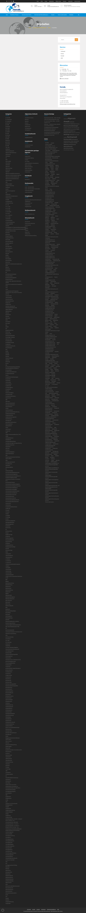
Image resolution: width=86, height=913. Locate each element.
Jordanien (52, 324)
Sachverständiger (9, 699)
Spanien (52, 305)
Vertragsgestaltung (9, 839)
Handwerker (8, 446)
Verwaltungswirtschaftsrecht (11, 858)
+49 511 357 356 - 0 (38, 6)
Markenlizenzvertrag (10, 583)
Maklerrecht (47, 429)
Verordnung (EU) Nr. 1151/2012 (12, 823)
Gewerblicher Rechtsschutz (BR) (51, 361)
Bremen (46, 457)
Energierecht (8, 344)
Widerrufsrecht (9, 882)
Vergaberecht (8, 808)
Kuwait (55, 326)
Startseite (29, 909)
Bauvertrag (8, 250)
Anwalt (7, 189)
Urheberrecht (8, 796)
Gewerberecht (8, 420)
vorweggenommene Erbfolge (11, 865)
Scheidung (8, 703)
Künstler (7, 548)
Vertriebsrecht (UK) (49, 268)
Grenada (53, 376)
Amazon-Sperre (9, 180)
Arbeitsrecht (8, 194)
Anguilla (55, 367)
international (74, 129)
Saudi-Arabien (48, 329)
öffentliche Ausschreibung (11, 633)
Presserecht (8, 666)
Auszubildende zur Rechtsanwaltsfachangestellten (16, 229)
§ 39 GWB (8, 130)
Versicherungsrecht (9, 832)
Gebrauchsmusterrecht (10, 403)
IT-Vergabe (8, 515)
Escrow (7, 363)
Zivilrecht (7, 899)
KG (6, 529)
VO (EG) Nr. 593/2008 (10, 859)
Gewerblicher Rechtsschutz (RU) (51, 296)
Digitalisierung (8, 311)
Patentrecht (55, 434)
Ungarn (55, 315)
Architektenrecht (9, 201)
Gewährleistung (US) (49, 348)
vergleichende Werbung (10, 810)
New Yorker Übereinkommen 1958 (12, 626)
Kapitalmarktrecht (49, 424)
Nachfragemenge (9, 617)
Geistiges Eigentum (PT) (50, 257)
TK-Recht (7, 767)
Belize (52, 370)
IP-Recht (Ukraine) (49, 315)
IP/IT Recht (27, 161)
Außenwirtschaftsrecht (49, 403)
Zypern (46, 318)
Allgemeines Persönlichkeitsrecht (12, 178)
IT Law (26, 226)
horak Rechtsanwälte (29, 190)
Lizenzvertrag (8, 571)
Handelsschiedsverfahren (11, 441)
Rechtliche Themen (14, 14)
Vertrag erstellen (9, 833)
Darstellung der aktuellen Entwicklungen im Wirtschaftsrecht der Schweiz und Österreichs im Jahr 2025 (52, 134)
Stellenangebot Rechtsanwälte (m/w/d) (51, 483)
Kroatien (47, 278)
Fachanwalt (8, 380)
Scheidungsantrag (9, 704)
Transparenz (8, 772)
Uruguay (52, 366)
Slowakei (47, 303)
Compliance (54, 406)
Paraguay (53, 364)
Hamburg (53, 458)
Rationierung (8, 678)
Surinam (47, 366)
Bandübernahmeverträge (11, 230)
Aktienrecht (8, 170)
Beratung (7, 257)
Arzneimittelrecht (9, 220)
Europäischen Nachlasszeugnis (12, 377)
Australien (47, 353)
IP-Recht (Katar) (48, 326)
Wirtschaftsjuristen (9, 889)
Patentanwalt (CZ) (49, 314)
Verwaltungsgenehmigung (11, 853)
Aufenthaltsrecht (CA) (49, 341)
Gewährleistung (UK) (49, 263)
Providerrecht (8, 677)
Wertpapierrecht (9, 872)
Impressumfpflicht (9, 467)
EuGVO (7, 375)
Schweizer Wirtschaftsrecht (11, 732)
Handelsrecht (8, 439)
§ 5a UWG (8, 136)
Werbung (7, 868)
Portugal (47, 293)
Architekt (7, 199)
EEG (6, 325)
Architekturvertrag (9, 203)
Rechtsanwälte (9, 682)
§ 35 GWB (8, 128)
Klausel (7, 532)
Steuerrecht (8, 748)
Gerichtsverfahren (9, 410)
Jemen (46, 324)
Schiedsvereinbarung (10, 724)
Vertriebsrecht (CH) (49, 302)
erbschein (7, 359)
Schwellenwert (8, 734)
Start (7, 14)
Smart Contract (9, 741)
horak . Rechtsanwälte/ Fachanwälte (32, 188)
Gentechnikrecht (9, 406)
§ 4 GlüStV (8, 131)
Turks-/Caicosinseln (49, 390)
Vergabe (7, 806)
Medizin (7, 593)
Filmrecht (7, 390)
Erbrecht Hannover (9, 358)
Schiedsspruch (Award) (10, 722)
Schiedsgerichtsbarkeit (10, 713)
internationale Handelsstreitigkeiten (13, 484)
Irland (56, 268)
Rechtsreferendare (9, 690)
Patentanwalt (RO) (49, 294)
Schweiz (46, 299)
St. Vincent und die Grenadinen (51, 387)
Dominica (53, 373)
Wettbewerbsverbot (9, 879)
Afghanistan (55, 320)
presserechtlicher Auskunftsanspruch (13, 668)
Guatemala (47, 378)
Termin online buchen (62, 14)
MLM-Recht (47, 431)
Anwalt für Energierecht (10, 190)
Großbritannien (48, 260)
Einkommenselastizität (10, 335)
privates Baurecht (9, 670)
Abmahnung (8, 154)
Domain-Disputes (48, 411)
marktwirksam (77, 132)
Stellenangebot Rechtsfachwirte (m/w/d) (51, 494)
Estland (53, 248)
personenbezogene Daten (11, 661)
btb (6, 272)
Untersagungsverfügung (10, 791)
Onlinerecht (8, 644)
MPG (7, 607)
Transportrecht (48, 443)
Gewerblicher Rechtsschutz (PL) (51, 292)
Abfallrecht (8, 149)
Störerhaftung (8, 751)
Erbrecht (7, 356)
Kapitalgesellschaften (10, 522)
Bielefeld (57, 455)
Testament (8, 763)
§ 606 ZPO (8, 140)
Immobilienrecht (9, 463)
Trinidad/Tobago (48, 388)
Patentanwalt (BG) (54, 245)
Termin (72, 141)
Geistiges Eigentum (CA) (50, 342)
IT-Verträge (8, 517)
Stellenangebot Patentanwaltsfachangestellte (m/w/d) (51, 477)
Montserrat (47, 381)
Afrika (42, 1)
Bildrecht (7, 267)
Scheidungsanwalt (9, 706)
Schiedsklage (8, 717)
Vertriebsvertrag (9, 851)
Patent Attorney (28, 168)
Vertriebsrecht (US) (49, 351)
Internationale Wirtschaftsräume (41, 14)
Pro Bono (47, 437)
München (57, 460)
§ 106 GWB (8, 117)
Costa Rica (47, 373)
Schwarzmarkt (8, 729)
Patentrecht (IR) (48, 269)
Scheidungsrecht (9, 708)
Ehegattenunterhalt (9, 330)
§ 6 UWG (7, 138)
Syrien (46, 333)
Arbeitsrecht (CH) (53, 299)
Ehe (6, 328)
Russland (56, 294)
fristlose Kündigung (9, 392)
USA (58, 344)
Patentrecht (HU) (48, 317)
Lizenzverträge (9, 572)
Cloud (7, 289)
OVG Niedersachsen (10, 650)
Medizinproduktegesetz (10, 597)
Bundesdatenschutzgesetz (11, 274)
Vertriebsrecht (55, 451)
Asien (38, 1)
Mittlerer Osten (58, 1)
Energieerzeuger (9, 340)
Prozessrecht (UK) (49, 266)
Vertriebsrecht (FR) (49, 254)
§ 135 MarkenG (9, 119)
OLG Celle (7, 640)
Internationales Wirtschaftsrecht (12, 501)
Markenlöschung (9, 584)
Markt (70, 132)
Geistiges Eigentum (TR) (50, 335)
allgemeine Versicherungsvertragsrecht (13, 175)
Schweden (47, 297)
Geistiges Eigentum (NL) (50, 244)
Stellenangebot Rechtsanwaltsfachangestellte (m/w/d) (51, 490)
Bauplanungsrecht (9, 243)
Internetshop (8, 505)
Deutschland (47, 248)
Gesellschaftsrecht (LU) (50, 239)
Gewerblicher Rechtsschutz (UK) (51, 265)
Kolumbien (47, 364)
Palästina (57, 327)
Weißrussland (56, 317)
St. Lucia (47, 385)
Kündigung (8, 543)
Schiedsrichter (8, 720)
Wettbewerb (8, 873)
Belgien (46, 235)
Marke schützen (28, 164)
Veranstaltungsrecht (49, 446)
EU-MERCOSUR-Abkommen (11, 371)
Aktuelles (71, 14)
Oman (51, 327)
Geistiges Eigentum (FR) (50, 253)
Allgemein (7, 171)
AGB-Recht (8, 164)
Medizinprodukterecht (10, 598)
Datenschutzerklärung (53, 393)
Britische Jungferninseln (50, 372)
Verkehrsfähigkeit (9, 812)
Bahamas (56, 369)
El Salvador (47, 376)
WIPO (7, 884)
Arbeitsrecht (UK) (56, 260)
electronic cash (9, 339)
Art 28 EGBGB (8, 211)
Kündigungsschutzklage (10, 546)
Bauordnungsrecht (9, 241)
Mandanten (47, 396)
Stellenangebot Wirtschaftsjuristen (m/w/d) (52, 500)
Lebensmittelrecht (9, 555)
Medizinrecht (27, 126)
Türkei (51, 333)
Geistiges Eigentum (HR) (50, 280)
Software (7, 742)
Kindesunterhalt (9, 531)
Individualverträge (9, 470)
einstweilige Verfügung (10, 337)
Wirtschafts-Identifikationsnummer (13, 886)
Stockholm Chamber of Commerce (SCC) (14, 749)
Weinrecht (8, 866)
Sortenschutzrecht (49, 440)
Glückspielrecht (9, 425)
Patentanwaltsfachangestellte (12, 654)
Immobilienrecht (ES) (49, 309)
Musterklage (8, 612)
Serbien (56, 302)
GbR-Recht (8, 401)
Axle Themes (60, 911)
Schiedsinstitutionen (10, 715)
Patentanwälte (9, 652)
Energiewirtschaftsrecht (10, 345)
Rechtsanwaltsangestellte (11, 684)
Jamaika (47, 379)
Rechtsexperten (75, 139)
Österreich (47, 287)
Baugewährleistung (9, 237)
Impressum (8, 465)
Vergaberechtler (28, 206)
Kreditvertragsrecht (9, 538)
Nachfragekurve (9, 616)
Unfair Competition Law (29, 214)
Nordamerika (51, 1)
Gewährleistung (9, 418)
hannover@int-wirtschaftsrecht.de (68, 104)
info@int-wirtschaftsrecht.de (53, 6)
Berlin (52, 455)
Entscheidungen (9, 347)
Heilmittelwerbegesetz (10, 451)
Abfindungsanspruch (10, 150)
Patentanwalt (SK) (54, 303)
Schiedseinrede (9, 711)
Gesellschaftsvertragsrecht (11, 417)
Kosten (62, 53)
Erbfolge (7, 352)
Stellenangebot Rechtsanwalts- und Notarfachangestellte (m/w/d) (52, 486)
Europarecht (8, 378)
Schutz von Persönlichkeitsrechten (12, 727)
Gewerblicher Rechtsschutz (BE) (51, 236)
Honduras (57, 378)
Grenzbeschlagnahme (49, 418)
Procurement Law (28, 203)
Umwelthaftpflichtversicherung (12, 777)
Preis (75, 134)
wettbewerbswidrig (9, 880)
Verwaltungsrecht (9, 856)
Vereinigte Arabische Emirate (51, 336)
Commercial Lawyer (29, 145)
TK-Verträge (8, 769)
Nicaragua (54, 381)
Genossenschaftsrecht (10, 404)
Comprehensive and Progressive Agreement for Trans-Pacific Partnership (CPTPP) (14, 293)
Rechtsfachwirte (9, 689)
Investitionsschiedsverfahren (11, 506)
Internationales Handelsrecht (11, 492)
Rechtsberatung (9, 687)
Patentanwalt (48, 434)
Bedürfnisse (73, 123)
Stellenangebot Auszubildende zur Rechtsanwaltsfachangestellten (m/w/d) (52, 469)
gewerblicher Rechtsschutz (11, 422)
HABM (7, 436)
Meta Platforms (9, 600)
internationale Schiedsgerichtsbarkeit (13, 485)
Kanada (53, 339)
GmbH (7, 427)
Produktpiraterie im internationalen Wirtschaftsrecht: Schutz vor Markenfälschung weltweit (51, 129)
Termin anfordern (64, 78)
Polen (46, 290)
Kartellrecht (8, 525)
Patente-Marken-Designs (50, 241)
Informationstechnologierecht (12, 474)
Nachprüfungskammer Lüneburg (12, 621)
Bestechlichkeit (9, 260)
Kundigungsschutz (9, 545)
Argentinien (54, 357)
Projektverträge (9, 675)
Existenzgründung (49, 414)
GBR (6, 399)
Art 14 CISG (8, 208)
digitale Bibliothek (9, 309)
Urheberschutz (8, 798)
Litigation (7, 565)
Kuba (59, 379)
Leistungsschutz (9, 557)
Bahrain (46, 321)
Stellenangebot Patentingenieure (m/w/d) (51, 480)
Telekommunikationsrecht (50, 442)
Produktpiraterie (9, 671)
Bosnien (58, 244)
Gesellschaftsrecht (9, 415)
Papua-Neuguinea (55, 356)
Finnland (47, 250)
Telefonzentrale (9, 758)
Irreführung (8, 508)
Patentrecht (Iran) (49, 323)
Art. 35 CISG (8, 217)
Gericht (7, 408)
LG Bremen (8, 558)
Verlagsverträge (9, 817)
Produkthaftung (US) (49, 350)
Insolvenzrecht (28, 225)
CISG (7, 287)
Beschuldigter (8, 258)
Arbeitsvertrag (8, 197)
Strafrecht (8, 753)
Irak (51, 321)
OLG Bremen (8, 638)
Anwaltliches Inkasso (29, 117)
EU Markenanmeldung (29, 158)
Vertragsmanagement (10, 846)
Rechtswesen (8, 694)
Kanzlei (52, 14)
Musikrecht (8, 609)
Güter (65, 129)
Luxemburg (47, 238)
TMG (6, 770)
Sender (7, 736)
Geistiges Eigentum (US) (50, 345)
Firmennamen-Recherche (30, 223)
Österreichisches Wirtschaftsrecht (12, 649)
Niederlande (47, 242)
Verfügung (71, 142)
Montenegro (47, 285)
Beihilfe (7, 255)
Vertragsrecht (28, 130)
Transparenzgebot (9, 774)
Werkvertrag (8, 870)
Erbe (6, 349)
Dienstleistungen (73, 126)
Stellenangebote (54, 461)
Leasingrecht (8, 553)
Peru (58, 364)
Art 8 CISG (8, 213)
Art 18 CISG (8, 210)
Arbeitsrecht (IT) (53, 271)
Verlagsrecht (8, 815)
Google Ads (8, 431)
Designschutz (8, 304)
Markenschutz (8, 588)
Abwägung (8, 156)
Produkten (65, 137)
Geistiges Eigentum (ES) (50, 306)
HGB (6, 455)
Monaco (53, 284)
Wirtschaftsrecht (9, 891)
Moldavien (47, 284)
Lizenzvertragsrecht (10, 574)
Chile (46, 363)
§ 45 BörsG (8, 135)
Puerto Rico (47, 384)
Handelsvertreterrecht (10, 444)
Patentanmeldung (28, 170)
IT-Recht (7, 513)
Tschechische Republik (49, 312)
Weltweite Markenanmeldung (31, 235)
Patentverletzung (48, 436)
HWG (7, 460)
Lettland (47, 281)
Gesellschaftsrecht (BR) (50, 360)
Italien (46, 271)
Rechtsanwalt (8, 680)
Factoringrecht (9, 384)
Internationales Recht (26, 14)
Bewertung (8, 262)
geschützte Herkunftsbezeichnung (12, 411)
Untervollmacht (9, 793)
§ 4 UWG (7, 133)
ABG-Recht (57, 397)
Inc (6, 469)
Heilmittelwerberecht (10, 453)
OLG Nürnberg (8, 642)
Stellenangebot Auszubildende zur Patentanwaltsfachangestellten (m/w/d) (52, 465)
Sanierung (56, 439)
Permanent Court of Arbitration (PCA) (13, 659)
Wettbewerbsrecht (9, 875)
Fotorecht (47, 415)
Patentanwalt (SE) (55, 297)
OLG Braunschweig (9, 637)
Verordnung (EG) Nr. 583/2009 (12, 822)
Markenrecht (8, 586)
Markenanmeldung (28, 166)
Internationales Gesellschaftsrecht (12, 491)
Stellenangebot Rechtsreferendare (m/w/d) (52, 497)
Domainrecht (8, 314)
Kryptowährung (9, 541)
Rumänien (53, 293)
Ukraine (56, 314)
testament (8, 765)
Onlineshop (8, 645)
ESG (6, 365)
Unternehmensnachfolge (10, 789)
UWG (7, 801)
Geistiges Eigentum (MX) (50, 344)
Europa (46, 1)
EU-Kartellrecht (9, 370)
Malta (51, 283)
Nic (6, 628)
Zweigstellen (8, 903)
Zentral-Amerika (77, 1)
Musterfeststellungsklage (11, 610)
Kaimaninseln (53, 379)
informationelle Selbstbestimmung (12, 472)
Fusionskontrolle (9, 394)
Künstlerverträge (9, 550)
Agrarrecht (47, 399)
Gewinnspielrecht (9, 424)
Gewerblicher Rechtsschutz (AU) (51, 354)
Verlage (7, 813)
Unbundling (8, 782)
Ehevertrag (8, 332)
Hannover (8, 448)
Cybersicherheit (9, 297)
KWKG (7, 552)
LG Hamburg (8, 560)
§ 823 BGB (8, 143)
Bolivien (46, 358)
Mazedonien (56, 283)
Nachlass (7, 619)
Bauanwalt (8, 234)
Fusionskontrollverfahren (11, 396)
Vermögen (75, 142)
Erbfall (7, 351)
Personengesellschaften (10, 663)
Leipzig (52, 460)
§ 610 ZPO (8, 142)
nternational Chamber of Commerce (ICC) (14, 631)
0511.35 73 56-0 (65, 101)
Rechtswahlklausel (9, 692)
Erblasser (7, 354)
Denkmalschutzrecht (10, 301)
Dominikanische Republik (50, 375)
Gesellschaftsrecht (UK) (50, 262)
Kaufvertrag (8, 527)
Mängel (7, 581)
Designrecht (8, 302)
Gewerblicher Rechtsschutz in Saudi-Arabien (52, 331)
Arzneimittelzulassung (10, 222)
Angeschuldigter (9, 183)
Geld (72, 127)
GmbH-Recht (8, 429)
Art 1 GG (7, 204)
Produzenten (8, 673)
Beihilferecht (47, 406)
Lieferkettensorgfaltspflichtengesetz (13, 564)
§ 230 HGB (8, 123)
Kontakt (62, 55)
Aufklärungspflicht (9, 223)
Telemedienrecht (9, 760)
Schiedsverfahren (9, 725)
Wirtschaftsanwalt (9, 887)
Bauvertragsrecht (9, 251)
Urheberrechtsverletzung (50, 445)
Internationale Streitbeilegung (11, 487)
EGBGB (7, 326)
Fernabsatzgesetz (9, 387)
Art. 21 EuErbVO (9, 215)
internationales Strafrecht (11, 498)
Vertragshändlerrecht (10, 840)
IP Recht (26, 159)
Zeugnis (7, 898)
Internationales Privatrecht (11, 494)
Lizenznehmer (8, 569)
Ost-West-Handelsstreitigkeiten (12, 647)
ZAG (6, 896)
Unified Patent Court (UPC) (11, 784)
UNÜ (6, 794)
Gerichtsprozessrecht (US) (50, 347)
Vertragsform (8, 837)
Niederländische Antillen (50, 382)
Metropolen (8, 602)
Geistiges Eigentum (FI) (50, 256)
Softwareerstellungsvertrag (11, 744)
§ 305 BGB (8, 126)
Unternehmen (76, 141)
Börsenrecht (8, 270)
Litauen (46, 283)
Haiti (52, 378)
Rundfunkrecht (9, 697)
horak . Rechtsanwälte (29, 187)
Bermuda (57, 370)
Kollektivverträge (9, 534)
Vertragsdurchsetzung (10, 835)
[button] (3, 910)
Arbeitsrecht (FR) (48, 251)
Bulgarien (47, 245)
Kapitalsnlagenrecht (10, 524)
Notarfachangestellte (10, 630)
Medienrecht (8, 591)
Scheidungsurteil (9, 710)
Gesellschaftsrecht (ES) (50, 308)
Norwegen (54, 285)
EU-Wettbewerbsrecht (10, 373)
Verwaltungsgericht (9, 854)
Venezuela (58, 366)
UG (6, 775)
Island (55, 269)
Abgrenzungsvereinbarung (11, 152)
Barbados (47, 370)
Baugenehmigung (9, 236)
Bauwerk (7, 253)
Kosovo (55, 277)
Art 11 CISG (8, 206)
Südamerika (70, 1)
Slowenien (47, 305)
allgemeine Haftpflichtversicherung (13, 173)
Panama (58, 382)
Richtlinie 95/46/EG (9, 696)
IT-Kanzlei (7, 512)
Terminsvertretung (9, 762)
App (6, 192)
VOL (6, 863)
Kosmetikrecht (48, 426)
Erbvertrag (8, 361)
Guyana (55, 363)
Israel (55, 323)
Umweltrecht (8, 779)
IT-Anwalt (7, 510)
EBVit (7, 319)
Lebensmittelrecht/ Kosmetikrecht (32, 163)
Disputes (7, 312)
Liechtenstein (53, 281)
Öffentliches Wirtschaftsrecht (51, 433)
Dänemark (47, 247)
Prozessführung (48, 439)
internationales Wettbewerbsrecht (12, 499)
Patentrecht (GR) (55, 259)
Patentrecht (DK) (54, 247)
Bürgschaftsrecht (9, 279)
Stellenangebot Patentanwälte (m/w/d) (51, 473)
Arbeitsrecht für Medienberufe (12, 196)
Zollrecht (55, 454)
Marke (74, 131)
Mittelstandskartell (9, 605)
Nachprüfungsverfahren (10, 623)
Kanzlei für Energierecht (10, 520)
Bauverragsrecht (9, 248)
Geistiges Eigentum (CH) (50, 300)
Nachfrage (8, 614)
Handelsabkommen (9, 437)
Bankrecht (8, 232)
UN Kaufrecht (8, 781)
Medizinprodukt (9, 595)
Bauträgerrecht (9, 246)
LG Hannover (8, 562)
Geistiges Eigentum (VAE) (50, 338)
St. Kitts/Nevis (55, 384)
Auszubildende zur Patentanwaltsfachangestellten (16, 227)
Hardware (8, 450)
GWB (7, 432)
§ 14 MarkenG (8, 121)
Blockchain (8, 268)
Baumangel (8, 239)
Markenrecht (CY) (53, 318)
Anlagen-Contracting (10, 185)
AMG (7, 182)
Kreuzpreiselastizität (10, 539)
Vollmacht (63, 51)
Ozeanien (64, 1)
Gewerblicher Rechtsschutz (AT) (51, 288)
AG (6, 157)
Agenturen (8, 166)
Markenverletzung (9, 590)
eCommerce (8, 321)
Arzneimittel (8, 218)
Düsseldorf (52, 457)
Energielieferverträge (10, 342)
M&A (6, 579)
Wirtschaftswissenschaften (11, 893)
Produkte (77, 134)
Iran (54, 321)
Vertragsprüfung (9, 849)
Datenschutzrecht (9, 299)
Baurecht (7, 244)
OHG (6, 635)
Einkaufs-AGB (8, 333)
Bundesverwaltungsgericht (11, 277)
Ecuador (50, 363)
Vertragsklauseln (9, 842)
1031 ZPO (8, 147)
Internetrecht (8, 503)
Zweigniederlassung (10, 901)
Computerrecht (9, 295)
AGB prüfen (8, 163)
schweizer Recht (9, 730)
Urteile (7, 800)
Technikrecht (8, 756)
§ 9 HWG (7, 145)
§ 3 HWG (7, 124)
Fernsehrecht (8, 389)
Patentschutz (8, 657)
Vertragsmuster (9, 847)
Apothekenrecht (54, 399)
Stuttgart (47, 461)
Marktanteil (73, 132)
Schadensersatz (9, 701)
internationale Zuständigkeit (11, 489)
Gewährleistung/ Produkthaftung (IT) (52, 275)
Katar (57, 324)
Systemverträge (9, 755)
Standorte (47, 455)
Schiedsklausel (8, 718)
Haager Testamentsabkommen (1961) (13, 434)
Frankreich (53, 250)
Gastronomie (8, 397)
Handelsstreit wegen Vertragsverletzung (14, 443)
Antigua (46, 369)
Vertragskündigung (9, 844)
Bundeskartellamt (9, 275)
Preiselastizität (9, 664)
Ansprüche (8, 187)
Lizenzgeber (8, 567)
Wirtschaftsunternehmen (68, 148)
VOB (6, 861)
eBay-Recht (8, 318)
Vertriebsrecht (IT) (49, 277)
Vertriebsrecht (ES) (49, 311)
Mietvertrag (8, 603)
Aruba (51, 369)
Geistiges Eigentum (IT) (50, 272)
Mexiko (58, 342)
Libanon (46, 327)
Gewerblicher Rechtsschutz (50, 417)
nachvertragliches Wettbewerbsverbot (13, 624)
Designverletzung (48, 409)
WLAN (7, 894)
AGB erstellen (8, 161)
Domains (7, 316)
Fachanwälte (8, 382)
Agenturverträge (9, 168)
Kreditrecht (8, 536)
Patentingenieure (9, 656)
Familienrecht (8, 385)
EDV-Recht (8, 323)
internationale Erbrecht (10, 482)
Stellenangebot (9, 746)
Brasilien (52, 358)
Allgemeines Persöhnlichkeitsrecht (12, 176)
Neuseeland (47, 356)
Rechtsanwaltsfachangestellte (12, 685)
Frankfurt (47, 458)
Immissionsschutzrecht (10, 462)
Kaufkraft (71, 131)
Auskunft (7, 225)
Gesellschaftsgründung (10, 413)
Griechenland (47, 259)
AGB (62, 58)
